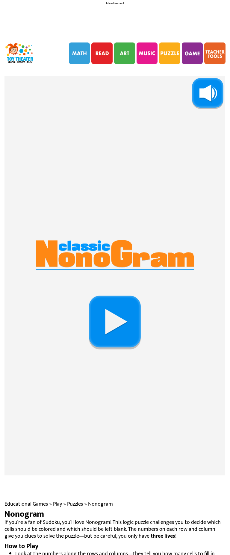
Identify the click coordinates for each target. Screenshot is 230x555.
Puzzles (75, 504)
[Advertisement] (115, 22)
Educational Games (26, 504)
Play (57, 504)
